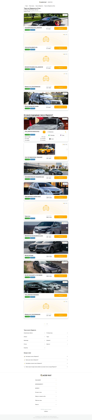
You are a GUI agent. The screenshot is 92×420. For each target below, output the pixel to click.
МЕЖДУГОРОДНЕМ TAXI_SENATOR (34, 67)
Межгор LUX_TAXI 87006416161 (32, 86)
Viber (63, 135)
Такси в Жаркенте (39, 5)
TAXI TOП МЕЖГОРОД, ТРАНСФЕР (33, 157)
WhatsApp (52, 135)
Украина (46, 411)
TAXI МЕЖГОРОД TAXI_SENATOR (33, 27)
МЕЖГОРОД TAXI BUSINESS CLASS (34, 235)
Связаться (61, 28)
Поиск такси (31, 5)
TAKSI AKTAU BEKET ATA (31, 47)
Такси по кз (27, 216)
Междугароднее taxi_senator (31, 106)
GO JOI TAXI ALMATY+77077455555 (33, 275)
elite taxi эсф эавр (29, 255)
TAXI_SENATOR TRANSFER (32, 294)
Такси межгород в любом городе (33, 196)
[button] (67, 19)
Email (52, 138)
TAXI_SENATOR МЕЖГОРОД (32, 131)
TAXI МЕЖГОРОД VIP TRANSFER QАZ (34, 176)
